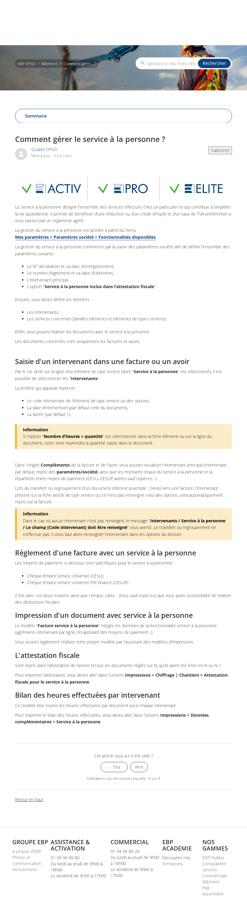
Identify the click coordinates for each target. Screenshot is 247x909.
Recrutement (24, 869)
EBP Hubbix (213, 857)
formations (172, 864)
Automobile (213, 894)
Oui (117, 767)
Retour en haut (29, 799)
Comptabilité (214, 864)
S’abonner (220, 150)
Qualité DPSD (44, 149)
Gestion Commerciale (214, 873)
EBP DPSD (26, 63)
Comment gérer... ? (80, 63)
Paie (206, 888)
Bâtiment (49, 63)
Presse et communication (26, 860)
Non (139, 767)
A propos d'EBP (26, 851)
